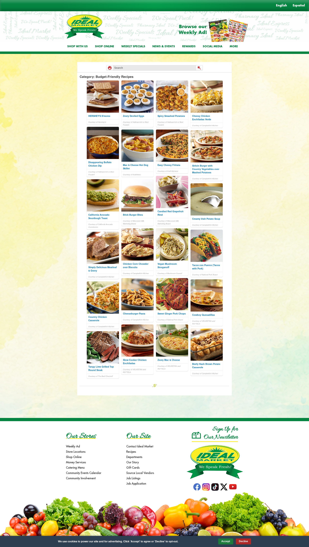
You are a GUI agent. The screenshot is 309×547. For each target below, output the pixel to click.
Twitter (224, 487)
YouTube (233, 487)
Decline (243, 541)
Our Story (132, 462)
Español (299, 5)
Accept (225, 541)
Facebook (197, 487)
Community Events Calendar (83, 473)
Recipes (131, 451)
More (234, 46)
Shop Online (104, 46)
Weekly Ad (73, 446)
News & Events (163, 46)
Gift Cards (133, 467)
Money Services (76, 462)
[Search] (199, 68)
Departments (134, 457)
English (281, 5)
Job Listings (133, 478)
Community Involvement (81, 478)
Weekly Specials (133, 46)
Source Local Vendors (140, 473)
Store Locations (75, 451)
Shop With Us (77, 46)
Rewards (189, 46)
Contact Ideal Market (139, 446)
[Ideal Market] (215, 461)
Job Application (136, 483)
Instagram (206, 487)
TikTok (215, 487)
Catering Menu (75, 467)
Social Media (212, 46)
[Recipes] (109, 68)
